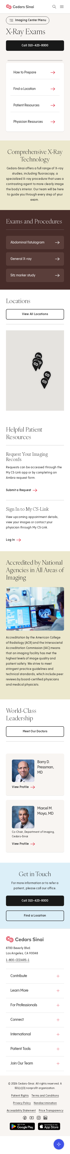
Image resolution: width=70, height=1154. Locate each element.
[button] (36, 365)
